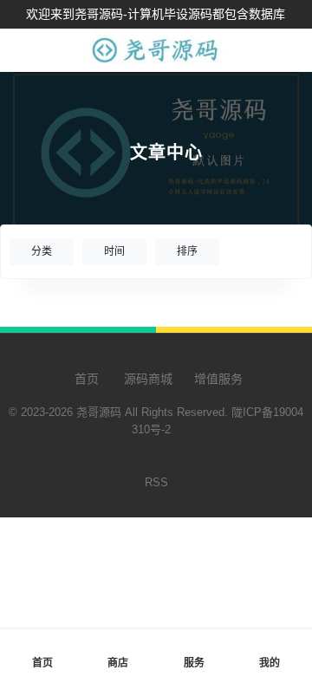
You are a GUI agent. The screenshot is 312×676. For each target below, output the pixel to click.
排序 (187, 251)
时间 (114, 251)
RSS (156, 482)
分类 (42, 251)
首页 (85, 379)
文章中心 (166, 152)
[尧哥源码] (156, 62)
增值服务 (218, 379)
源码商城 (146, 379)
